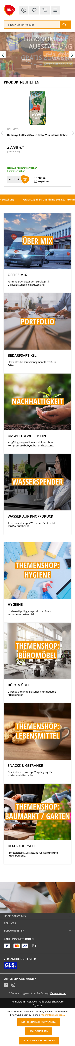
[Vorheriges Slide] (3, 54)
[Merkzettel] (34, 10)
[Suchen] (65, 24)
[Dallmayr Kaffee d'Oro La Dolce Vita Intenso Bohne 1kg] (37, 108)
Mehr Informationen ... (53, 1014)
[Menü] (55, 10)
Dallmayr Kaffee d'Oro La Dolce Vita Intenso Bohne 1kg (37, 136)
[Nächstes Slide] (72, 54)
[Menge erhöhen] (18, 179)
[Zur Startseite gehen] (9, 10)
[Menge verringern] (9, 179)
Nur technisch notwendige (38, 1022)
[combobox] (32, 24)
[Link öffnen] (37, 54)
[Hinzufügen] (25, 179)
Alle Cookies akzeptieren (39, 1040)
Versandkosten (58, 993)
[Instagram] (13, 985)
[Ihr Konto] (23, 10)
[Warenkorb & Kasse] (45, 10)
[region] (37, 133)
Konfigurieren (38, 1031)
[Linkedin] (6, 985)
